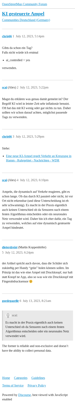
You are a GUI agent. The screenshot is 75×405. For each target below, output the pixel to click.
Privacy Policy (37, 385)
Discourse (24, 395)
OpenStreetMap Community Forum (24, 4)
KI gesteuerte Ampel (23, 13)
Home (6, 378)
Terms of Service (13, 385)
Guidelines (38, 378)
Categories (20, 378)
